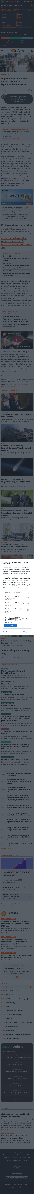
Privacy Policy (27, 632)
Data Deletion (7, 632)
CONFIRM (10, 625)
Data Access (17, 632)
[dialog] (17, 597)
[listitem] (17, 593)
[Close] (30, 562)
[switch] (27, 597)
